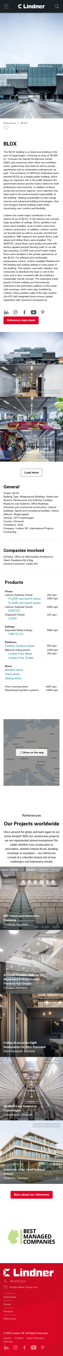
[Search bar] (56, 6)
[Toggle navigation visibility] (6, 6)
